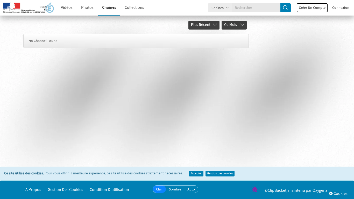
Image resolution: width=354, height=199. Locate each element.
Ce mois (231, 24)
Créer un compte (312, 7)
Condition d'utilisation (109, 190)
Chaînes (109, 7)
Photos (87, 7)
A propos (33, 190)
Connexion (340, 7)
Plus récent (200, 24)
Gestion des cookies (220, 174)
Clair (159, 189)
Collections (134, 7)
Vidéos (67, 7)
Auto (191, 189)
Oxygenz (320, 190)
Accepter (196, 174)
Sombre (175, 189)
